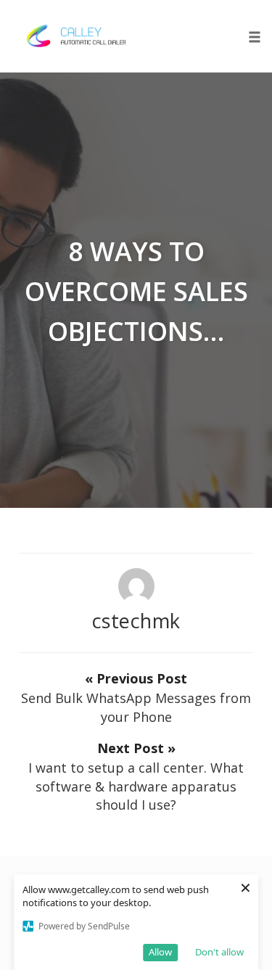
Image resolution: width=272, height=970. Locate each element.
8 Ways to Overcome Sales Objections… (136, 291)
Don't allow (219, 951)
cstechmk (136, 620)
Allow (160, 951)
